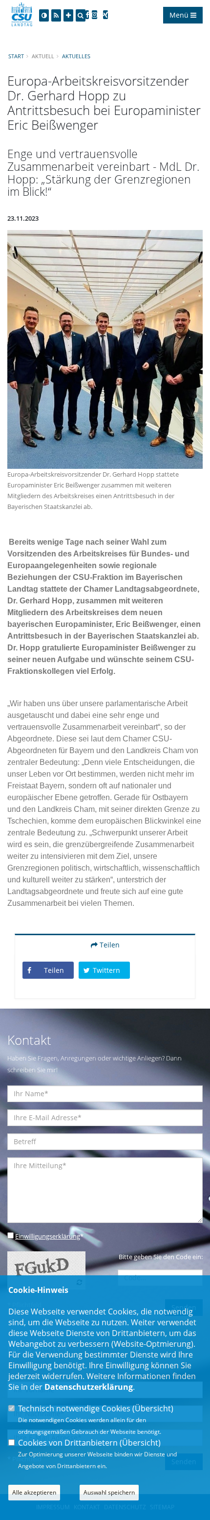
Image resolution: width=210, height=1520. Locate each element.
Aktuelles (76, 56)
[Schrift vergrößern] (68, 15)
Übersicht (153, 1408)
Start (16, 56)
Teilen (109, 944)
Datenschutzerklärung (88, 1387)
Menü (179, 15)
